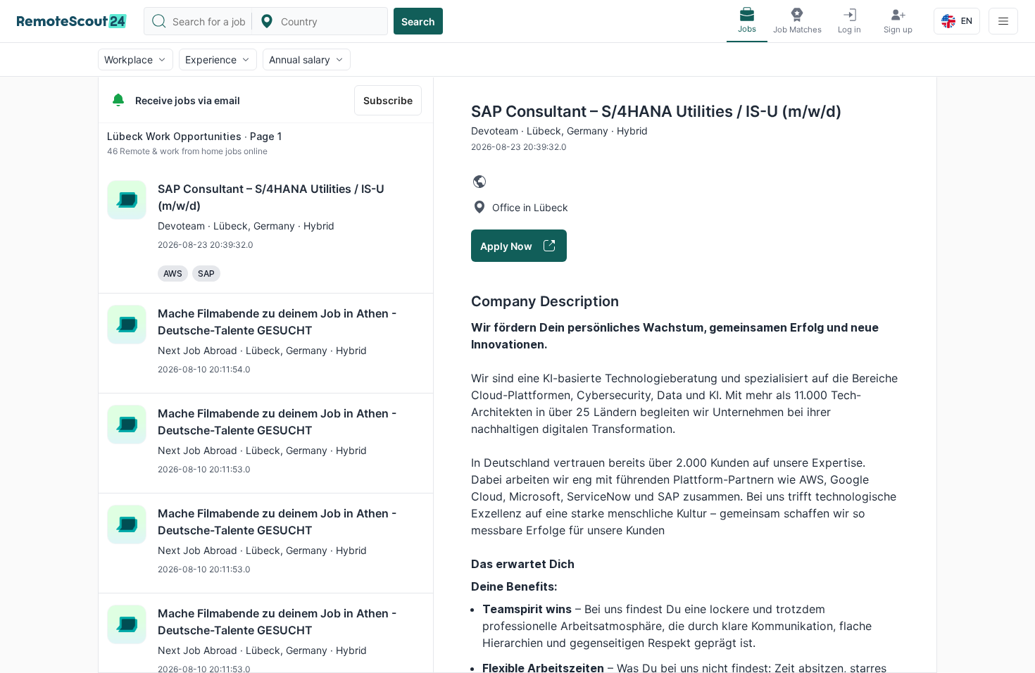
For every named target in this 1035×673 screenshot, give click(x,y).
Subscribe (388, 100)
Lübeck (230, 226)
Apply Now (506, 246)
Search (418, 21)
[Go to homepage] (72, 21)
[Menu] (1003, 21)
